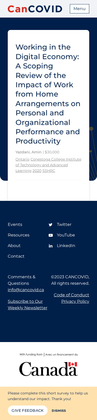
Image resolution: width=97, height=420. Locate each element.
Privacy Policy (75, 301)
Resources (18, 235)
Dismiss (59, 411)
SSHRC (48, 170)
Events (15, 224)
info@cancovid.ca (26, 289)
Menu (79, 8)
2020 (37, 170)
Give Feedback (27, 410)
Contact (16, 256)
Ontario (22, 159)
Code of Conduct (71, 294)
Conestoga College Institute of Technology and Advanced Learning (48, 165)
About (14, 245)
